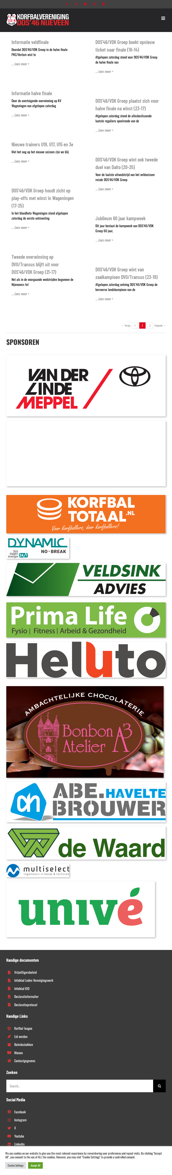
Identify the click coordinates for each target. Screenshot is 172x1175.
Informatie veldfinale (30, 42)
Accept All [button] (35, 1165)
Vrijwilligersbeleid (25, 972)
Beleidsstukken (23, 1044)
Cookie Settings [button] (15, 1165)
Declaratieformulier (26, 996)
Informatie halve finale (32, 93)
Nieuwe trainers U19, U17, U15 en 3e (42, 144)
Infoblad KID (21, 988)
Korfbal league (23, 1028)
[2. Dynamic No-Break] (37, 539)
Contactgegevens (24, 1060)
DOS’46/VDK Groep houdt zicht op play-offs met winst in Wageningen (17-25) (43, 198)
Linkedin (19, 1144)
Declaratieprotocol (25, 1004)
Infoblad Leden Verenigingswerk (33, 980)
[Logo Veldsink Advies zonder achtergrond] (86, 564)
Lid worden (20, 1036)
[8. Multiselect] (37, 865)
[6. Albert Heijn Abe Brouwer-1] (86, 783)
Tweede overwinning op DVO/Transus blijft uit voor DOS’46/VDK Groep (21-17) (35, 264)
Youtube (19, 1136)
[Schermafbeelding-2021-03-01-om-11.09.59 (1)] (86, 828)
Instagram (20, 1119)
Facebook (20, 1111)
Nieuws (18, 1052)
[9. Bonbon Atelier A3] (85, 687)
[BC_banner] (86, 422)
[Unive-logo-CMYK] (80, 883)
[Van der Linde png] (86, 356)
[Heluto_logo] (86, 643)
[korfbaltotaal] (86, 496)
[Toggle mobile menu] (163, 18)
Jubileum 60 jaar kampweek (120, 218)
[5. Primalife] (86, 604)
